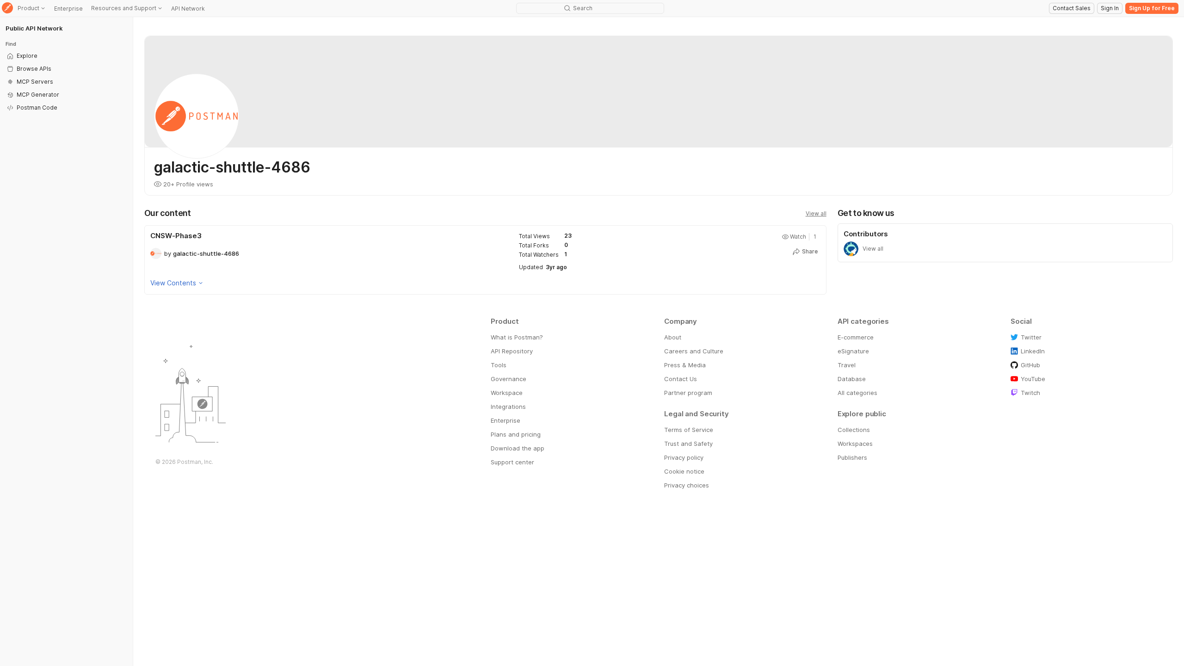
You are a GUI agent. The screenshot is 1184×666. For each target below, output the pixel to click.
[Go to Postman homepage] (7, 8)
